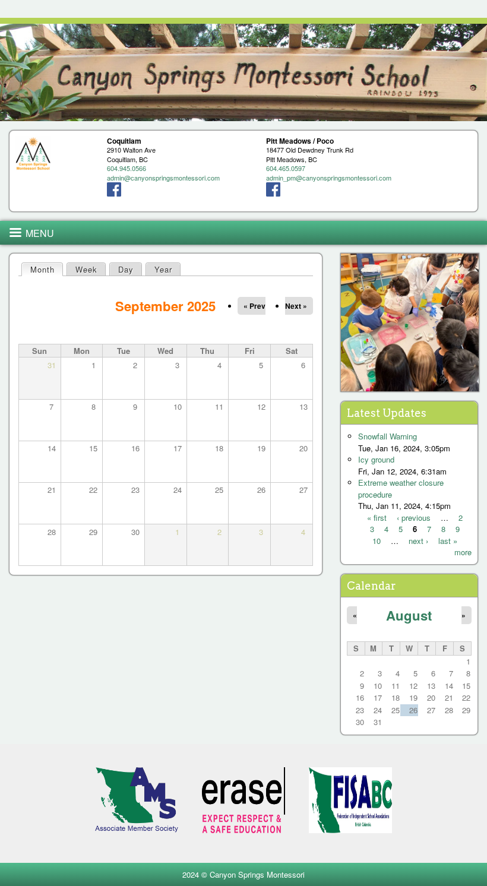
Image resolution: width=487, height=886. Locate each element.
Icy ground (376, 459)
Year (163, 269)
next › (418, 540)
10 (376, 540)
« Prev (254, 305)
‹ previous (414, 517)
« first (377, 517)
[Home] (243, 72)
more (463, 552)
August (409, 615)
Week (86, 269)
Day (126, 269)
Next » (296, 305)
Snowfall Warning (387, 436)
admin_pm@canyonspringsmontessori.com (328, 177)
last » (447, 540)
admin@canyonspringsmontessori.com (163, 177)
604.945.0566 (126, 168)
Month (46, 269)
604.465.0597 (285, 168)
